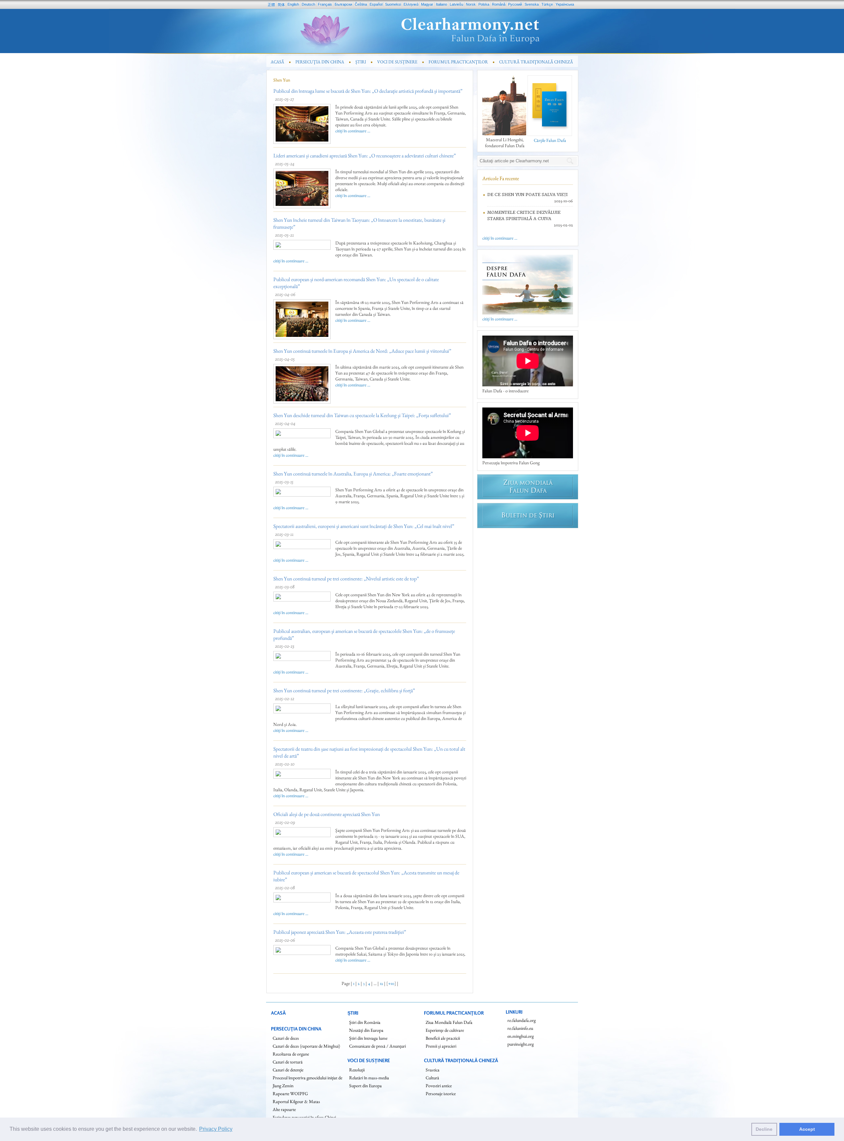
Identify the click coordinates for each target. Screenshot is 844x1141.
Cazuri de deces (286, 1038)
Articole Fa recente (500, 178)
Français (325, 4)
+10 (391, 983)
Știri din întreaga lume (368, 1038)
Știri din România (364, 1022)
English (293, 4)
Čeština (361, 4)
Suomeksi (393, 4)
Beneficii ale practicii (443, 1038)
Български (343, 4)
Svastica (432, 1070)
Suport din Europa (365, 1086)
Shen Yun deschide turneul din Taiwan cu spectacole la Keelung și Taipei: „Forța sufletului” (362, 415)
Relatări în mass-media (369, 1078)
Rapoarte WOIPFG (290, 1093)
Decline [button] (764, 1129)
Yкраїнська (565, 4)
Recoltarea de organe (291, 1054)
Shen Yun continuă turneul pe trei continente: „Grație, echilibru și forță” (344, 690)
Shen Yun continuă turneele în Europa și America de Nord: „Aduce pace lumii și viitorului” (362, 350)
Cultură (432, 1078)
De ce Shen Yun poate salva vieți (527, 194)
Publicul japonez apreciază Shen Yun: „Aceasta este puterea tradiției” (339, 932)
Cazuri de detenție (288, 1070)
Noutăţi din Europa (366, 1030)
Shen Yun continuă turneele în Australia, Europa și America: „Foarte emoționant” (353, 473)
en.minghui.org (520, 1036)
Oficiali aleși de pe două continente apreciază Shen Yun (326, 814)
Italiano (441, 4)
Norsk (471, 4)
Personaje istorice (441, 1093)
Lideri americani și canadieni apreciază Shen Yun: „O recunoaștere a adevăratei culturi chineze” (364, 155)
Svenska (532, 4)
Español (376, 4)
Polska (483, 4)
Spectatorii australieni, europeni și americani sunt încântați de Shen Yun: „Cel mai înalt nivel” (363, 526)
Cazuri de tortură (288, 1062)
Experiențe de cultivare (445, 1030)
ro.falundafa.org (521, 1020)
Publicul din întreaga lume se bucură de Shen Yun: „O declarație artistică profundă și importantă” (368, 90)
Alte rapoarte (284, 1109)
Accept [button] (807, 1129)
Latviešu (456, 4)
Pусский (515, 4)
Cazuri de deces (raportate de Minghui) (306, 1046)
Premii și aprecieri (441, 1046)
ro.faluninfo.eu (520, 1028)
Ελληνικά (411, 4)
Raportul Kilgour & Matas (296, 1101)
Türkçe (547, 4)
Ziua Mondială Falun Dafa (449, 1022)
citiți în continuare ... (352, 131)
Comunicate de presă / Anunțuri (377, 1046)
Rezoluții (357, 1070)
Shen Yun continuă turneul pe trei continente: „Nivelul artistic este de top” (346, 578)
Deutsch (308, 4)
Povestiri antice (439, 1086)
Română (498, 4)
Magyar (427, 4)
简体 (281, 5)
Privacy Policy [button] (215, 1129)
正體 (271, 5)
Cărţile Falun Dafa (550, 140)
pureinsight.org (520, 1044)
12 (381, 983)
